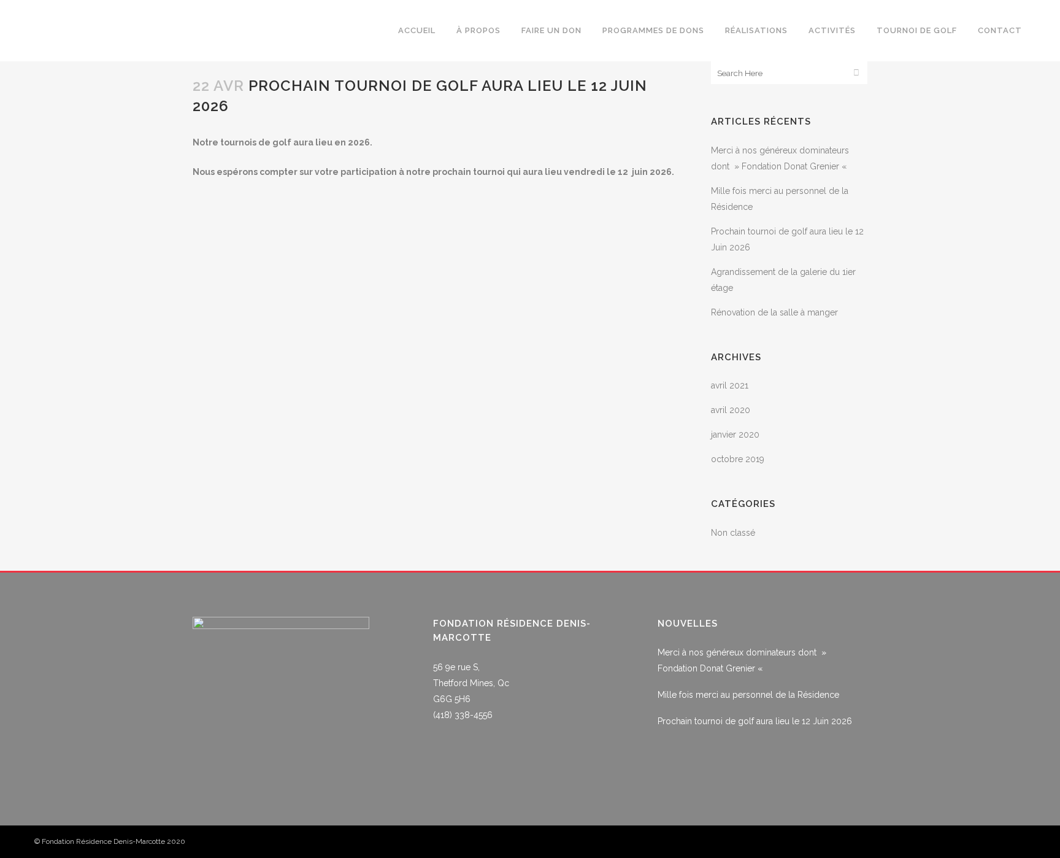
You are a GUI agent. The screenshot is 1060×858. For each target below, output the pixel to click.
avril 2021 (729, 385)
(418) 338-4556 (463, 715)
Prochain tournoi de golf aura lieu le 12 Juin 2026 (755, 721)
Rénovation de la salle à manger (774, 312)
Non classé (733, 533)
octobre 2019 (737, 459)
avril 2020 (730, 410)
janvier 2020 (735, 434)
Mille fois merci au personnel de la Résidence (748, 695)
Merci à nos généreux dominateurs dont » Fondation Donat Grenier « (742, 660)
